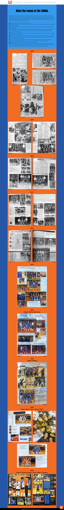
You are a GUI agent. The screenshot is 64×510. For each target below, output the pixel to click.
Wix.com (40, 509)
